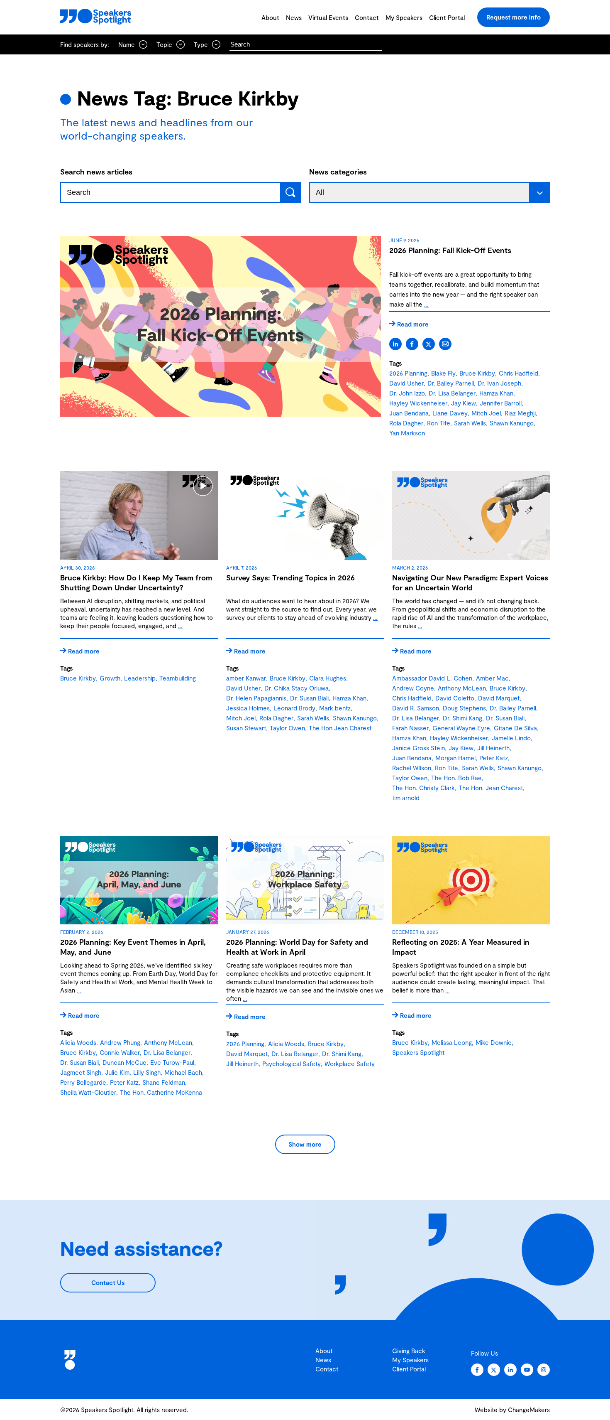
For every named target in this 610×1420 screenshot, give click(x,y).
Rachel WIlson (411, 767)
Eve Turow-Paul (172, 1062)
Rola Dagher (406, 423)
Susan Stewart (246, 728)
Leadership (140, 678)
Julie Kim (117, 1072)
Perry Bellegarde (83, 1082)
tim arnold (406, 797)
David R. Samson (415, 708)
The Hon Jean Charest (340, 728)
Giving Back (408, 1350)
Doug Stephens (464, 708)
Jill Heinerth (493, 748)
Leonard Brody (294, 708)
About (270, 17)
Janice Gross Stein (418, 748)
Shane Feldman (163, 1082)
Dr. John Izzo (407, 393)
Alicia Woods (78, 1042)
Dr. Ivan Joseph (499, 383)
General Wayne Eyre (461, 728)
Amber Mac (492, 678)
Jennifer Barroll (501, 403)
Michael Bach (183, 1072)
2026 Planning (408, 373)
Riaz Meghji (520, 413)
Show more (305, 1144)
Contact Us (107, 1282)
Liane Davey (450, 413)
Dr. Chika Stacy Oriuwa (296, 688)
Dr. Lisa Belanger (452, 393)
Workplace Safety (350, 1063)
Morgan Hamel (455, 758)
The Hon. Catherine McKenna (161, 1092)
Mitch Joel (486, 413)
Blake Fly (443, 373)
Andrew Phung (120, 1042)
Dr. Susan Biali (309, 698)
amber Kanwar (246, 678)
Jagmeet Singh (80, 1072)
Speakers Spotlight (418, 1052)
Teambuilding (177, 678)
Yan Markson (407, 433)
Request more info (513, 17)
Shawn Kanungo (512, 423)
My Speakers (404, 17)
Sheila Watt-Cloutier (88, 1092)
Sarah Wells (470, 423)
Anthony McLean (462, 688)
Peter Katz (493, 758)
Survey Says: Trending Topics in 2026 (290, 577)
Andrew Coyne (413, 688)
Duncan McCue (124, 1062)
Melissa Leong (452, 1042)
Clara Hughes (327, 678)
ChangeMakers (529, 1409)
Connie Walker (120, 1052)
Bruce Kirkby (477, 373)
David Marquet (499, 698)
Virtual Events (328, 17)
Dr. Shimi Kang (462, 718)
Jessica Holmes (248, 708)
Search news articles (96, 171)
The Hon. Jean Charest (491, 787)
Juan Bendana (409, 413)
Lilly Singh (147, 1072)
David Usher (406, 383)
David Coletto (454, 698)
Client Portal (447, 17)
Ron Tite (438, 423)
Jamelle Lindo (511, 738)
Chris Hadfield (518, 373)
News (294, 17)
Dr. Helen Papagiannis (256, 698)
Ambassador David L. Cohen (432, 678)
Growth (110, 678)
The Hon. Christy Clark (423, 787)
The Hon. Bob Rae (456, 777)
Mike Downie (494, 1042)
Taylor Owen (287, 728)
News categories (338, 171)
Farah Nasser (410, 728)
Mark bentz (335, 708)
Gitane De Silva (515, 728)
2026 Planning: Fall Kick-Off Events (450, 250)
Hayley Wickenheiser (418, 403)
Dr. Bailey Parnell (450, 383)
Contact (367, 17)
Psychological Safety (291, 1063)
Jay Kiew (463, 403)
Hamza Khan (496, 393)
